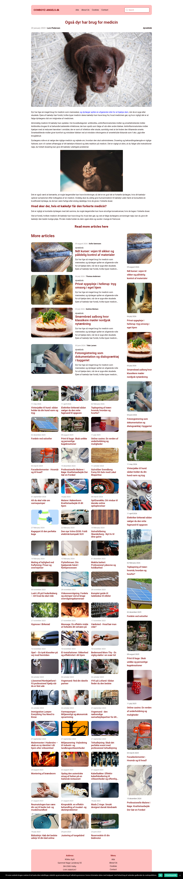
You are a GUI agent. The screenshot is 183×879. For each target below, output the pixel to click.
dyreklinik (147, 28)
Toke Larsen (91, 345)
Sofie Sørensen (95, 244)
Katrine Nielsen (92, 309)
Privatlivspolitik (170, 875)
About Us (85, 10)
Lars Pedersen (53, 28)
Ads (77, 10)
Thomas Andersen (93, 276)
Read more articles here (91, 226)
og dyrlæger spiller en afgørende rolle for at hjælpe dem (104, 112)
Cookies (95, 10)
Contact (104, 10)
